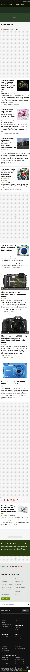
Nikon (2, 91)
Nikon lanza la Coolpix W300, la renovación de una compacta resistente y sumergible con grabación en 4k (8, 173)
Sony (12, 29)
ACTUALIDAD (4, 4)
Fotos (17, 29)
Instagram (11, 500)
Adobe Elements (6, 594)
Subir (24, 610)
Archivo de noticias (16, 537)
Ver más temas (6, 598)
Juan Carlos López (9, 399)
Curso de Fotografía (20, 587)
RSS (14, 500)
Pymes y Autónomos (20, 648)
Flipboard (17, 500)
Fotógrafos (4, 581)
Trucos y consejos (23, 554)
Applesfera (4, 622)
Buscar (28, 604)
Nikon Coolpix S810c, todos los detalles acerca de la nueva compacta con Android (8, 508)
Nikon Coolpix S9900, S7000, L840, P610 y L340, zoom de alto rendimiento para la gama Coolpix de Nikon (14, 339)
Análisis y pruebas (14, 554)
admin (6, 311)
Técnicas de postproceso (8, 584)
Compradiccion (5, 650)
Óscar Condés (8, 104)
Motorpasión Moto (19, 638)
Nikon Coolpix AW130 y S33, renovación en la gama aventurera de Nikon (13, 294)
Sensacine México (19, 659)
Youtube (7, 500)
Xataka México (5, 657)
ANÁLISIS (11, 4)
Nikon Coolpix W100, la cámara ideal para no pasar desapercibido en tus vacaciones (8, 248)
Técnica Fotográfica (6, 590)
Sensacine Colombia (20, 661)
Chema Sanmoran (9, 189)
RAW (16, 594)
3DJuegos (17, 618)
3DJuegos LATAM (19, 657)
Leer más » (11, 102)
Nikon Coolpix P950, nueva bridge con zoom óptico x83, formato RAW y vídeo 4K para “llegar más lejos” (8, 84)
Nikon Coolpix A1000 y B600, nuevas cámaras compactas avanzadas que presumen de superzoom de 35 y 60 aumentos (8, 143)
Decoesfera (4, 648)
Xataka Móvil (4, 620)
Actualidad (4, 180)
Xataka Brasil (5, 659)
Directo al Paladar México (7, 663)
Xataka (3, 618)
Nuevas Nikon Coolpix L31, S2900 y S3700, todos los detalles (13, 383)
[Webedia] (26, 1)
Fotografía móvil (19, 581)
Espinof (17, 629)
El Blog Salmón (18, 646)
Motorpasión (18, 636)
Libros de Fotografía (6, 587)
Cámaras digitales (6, 253)
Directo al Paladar (6, 636)
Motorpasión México (20, 663)
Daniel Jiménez (8, 267)
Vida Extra (17, 620)
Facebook (4, 500)
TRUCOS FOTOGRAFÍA (21, 4)
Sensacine (17, 627)
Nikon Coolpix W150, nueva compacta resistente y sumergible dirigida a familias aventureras (8, 112)
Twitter (1, 500)
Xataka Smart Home (6, 624)
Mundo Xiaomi (5, 626)
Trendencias (4, 646)
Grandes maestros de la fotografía (21, 590)
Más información (23, 670)
